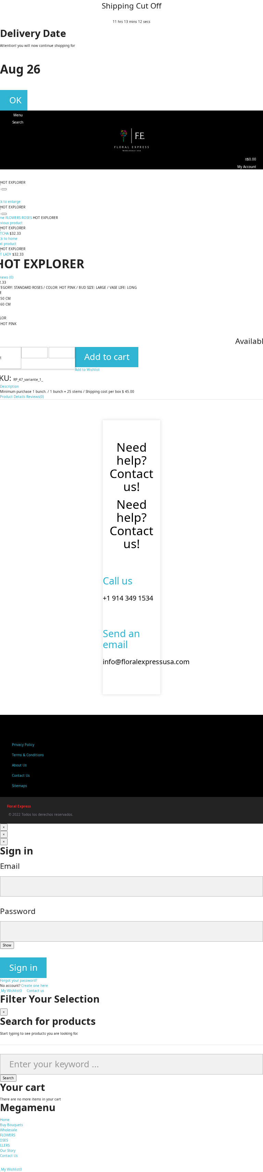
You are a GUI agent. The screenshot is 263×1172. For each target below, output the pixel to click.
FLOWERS (7, 1135)
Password (18, 911)
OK (15, 100)
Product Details (12, 396)
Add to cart (106, 357)
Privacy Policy (23, 744)
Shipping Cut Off (131, 5)
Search (8, 1078)
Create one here (34, 985)
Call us (118, 580)
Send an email (121, 639)
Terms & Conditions (28, 754)
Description (9, 386)
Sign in (23, 968)
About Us (19, 765)
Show (7, 945)
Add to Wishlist (87, 369)
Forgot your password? (18, 980)
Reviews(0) (35, 396)
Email (10, 866)
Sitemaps (19, 785)
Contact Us (21, 775)
